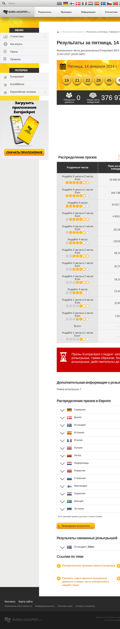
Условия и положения (85, 606)
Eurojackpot (17, 76)
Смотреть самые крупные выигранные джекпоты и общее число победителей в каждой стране (85, 581)
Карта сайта (25, 601)
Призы (14, 51)
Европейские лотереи (23, 92)
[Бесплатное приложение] (24, 158)
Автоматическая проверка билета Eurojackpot (88, 565)
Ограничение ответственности (18, 606)
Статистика (16, 36)
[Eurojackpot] (17, 12)
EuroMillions (17, 84)
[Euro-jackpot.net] (58, 31)
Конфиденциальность (45, 606)
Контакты (10, 601)
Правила (15, 59)
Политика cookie (65, 606)
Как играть (16, 44)
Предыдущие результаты (76, 525)
